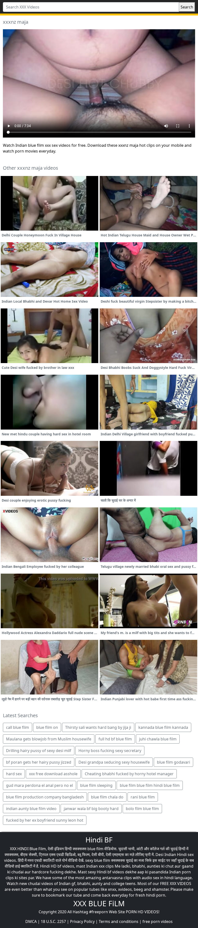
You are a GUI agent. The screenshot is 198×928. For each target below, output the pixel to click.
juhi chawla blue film (158, 739)
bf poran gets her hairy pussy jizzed (38, 762)
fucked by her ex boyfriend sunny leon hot (44, 820)
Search (187, 7)
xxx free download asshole (53, 773)
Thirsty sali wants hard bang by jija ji (98, 727)
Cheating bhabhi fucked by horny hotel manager (129, 773)
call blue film (17, 727)
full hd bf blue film (115, 739)
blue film (95, 848)
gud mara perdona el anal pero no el (39, 785)
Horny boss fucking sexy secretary (109, 750)
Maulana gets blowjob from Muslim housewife (48, 739)
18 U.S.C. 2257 (53, 921)
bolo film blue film (142, 808)
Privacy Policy (82, 921)
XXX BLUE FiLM (99, 903)
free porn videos (157, 921)
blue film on (47, 727)
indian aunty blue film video (31, 808)
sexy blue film (97, 860)
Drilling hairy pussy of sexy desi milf (38, 750)
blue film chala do (107, 797)
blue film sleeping (96, 785)
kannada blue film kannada (163, 727)
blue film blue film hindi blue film (150, 785)
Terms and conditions (118, 921)
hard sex (14, 773)
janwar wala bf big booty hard (91, 808)
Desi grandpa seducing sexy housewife (114, 762)
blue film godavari (173, 762)
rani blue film (143, 797)
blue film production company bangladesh (45, 797)
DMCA (31, 921)
